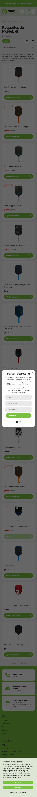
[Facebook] (17, 422)
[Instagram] (20, 422)
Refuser (18, 787)
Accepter (18, 782)
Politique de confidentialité (12, 777)
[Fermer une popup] (32, 372)
